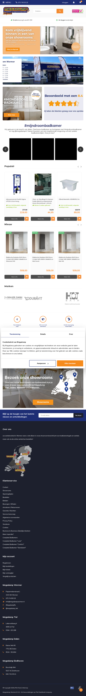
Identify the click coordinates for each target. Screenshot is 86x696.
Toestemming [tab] (15, 334)
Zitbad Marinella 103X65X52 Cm (69, 199)
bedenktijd (22, 20)
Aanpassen (41, 363)
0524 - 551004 (11, 652)
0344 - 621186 (11, 630)
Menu (8, 2)
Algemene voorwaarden (11, 517)
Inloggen (65, 2)
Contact (5, 487)
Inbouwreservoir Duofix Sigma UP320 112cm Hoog (16, 200)
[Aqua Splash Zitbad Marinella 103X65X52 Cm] (69, 184)
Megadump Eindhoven (13, 661)
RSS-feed (18, 688)
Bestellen (6, 497)
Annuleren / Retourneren (11, 507)
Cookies (5, 527)
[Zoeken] (59, 11)
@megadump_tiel (12, 608)
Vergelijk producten (9, 576)
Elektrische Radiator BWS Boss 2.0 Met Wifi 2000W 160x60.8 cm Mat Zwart (42, 259)
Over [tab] (71, 334)
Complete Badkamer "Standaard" (14, 548)
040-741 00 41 (11, 674)
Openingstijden (8, 494)
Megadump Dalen (11, 639)
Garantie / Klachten (9, 511)
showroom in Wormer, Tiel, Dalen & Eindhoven (66, 20)
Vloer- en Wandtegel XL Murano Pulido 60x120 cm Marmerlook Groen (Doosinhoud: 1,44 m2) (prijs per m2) (42, 201)
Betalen (5, 501)
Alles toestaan (70, 363)
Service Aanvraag (9, 514)
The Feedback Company (44, 692)
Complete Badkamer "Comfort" (13, 544)
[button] (20, 149)
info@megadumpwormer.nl (15, 602)
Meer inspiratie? (8, 534)
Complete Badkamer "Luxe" (12, 541)
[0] (80, 2)
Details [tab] (43, 334)
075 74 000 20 (11, 598)
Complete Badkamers (10, 537)
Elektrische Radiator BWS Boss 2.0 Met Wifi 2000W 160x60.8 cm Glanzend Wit (16, 259)
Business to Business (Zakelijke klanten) (16, 531)
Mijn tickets (6, 570)
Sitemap (25, 688)
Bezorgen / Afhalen (9, 504)
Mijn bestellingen (8, 566)
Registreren (7, 563)
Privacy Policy (7, 521)
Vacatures (6, 524)
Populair (9, 166)
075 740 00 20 (23, 2)
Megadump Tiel (10, 617)
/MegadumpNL (11, 605)
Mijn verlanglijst (8, 573)
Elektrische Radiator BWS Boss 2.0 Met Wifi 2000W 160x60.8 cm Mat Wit (69, 259)
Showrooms (7, 490)
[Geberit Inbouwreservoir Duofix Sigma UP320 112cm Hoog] (17, 184)
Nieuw (8, 224)
